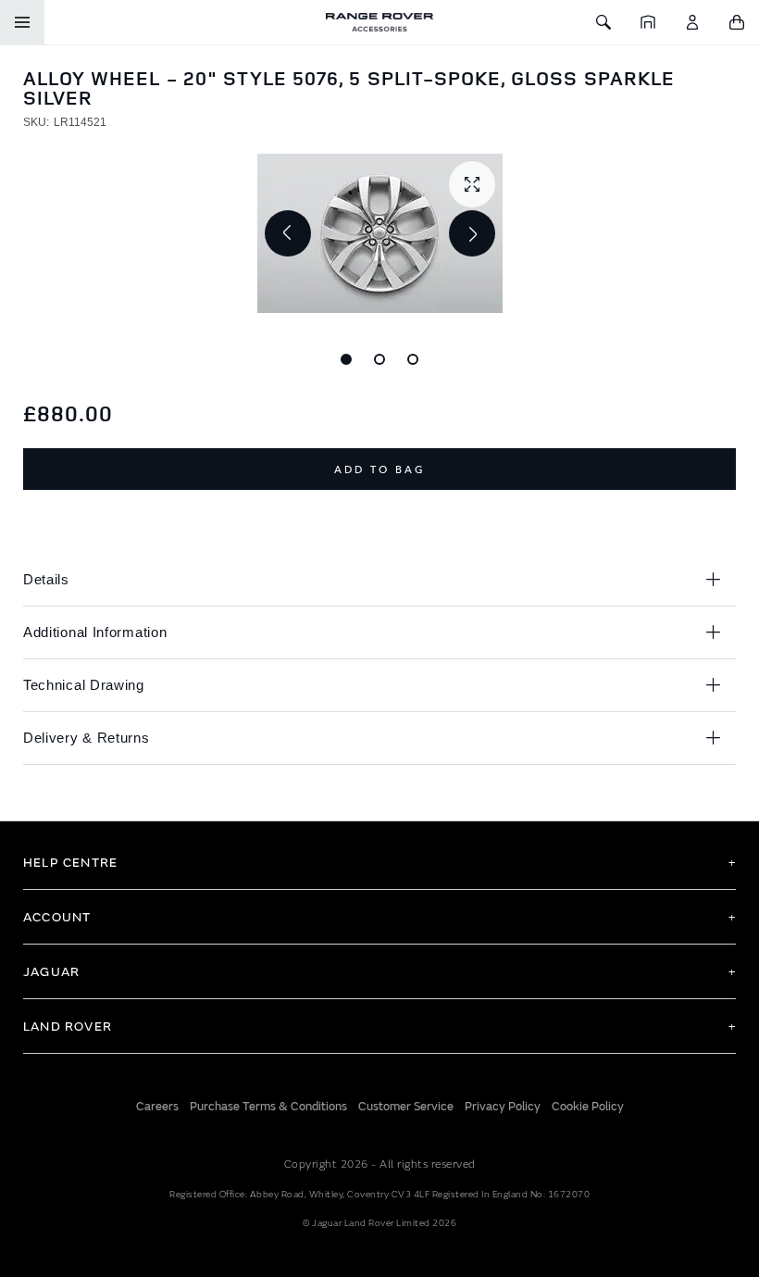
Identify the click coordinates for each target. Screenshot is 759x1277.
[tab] (379, 862)
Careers (157, 1106)
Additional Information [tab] (95, 632)
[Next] (472, 233)
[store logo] (379, 22)
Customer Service (406, 1106)
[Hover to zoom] (380, 233)
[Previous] (288, 233)
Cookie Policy (588, 1106)
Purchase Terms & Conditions (268, 1106)
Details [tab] (46, 579)
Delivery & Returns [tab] (86, 737)
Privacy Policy (503, 1106)
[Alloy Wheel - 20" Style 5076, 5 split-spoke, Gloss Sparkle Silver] (346, 359)
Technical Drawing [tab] (83, 685)
